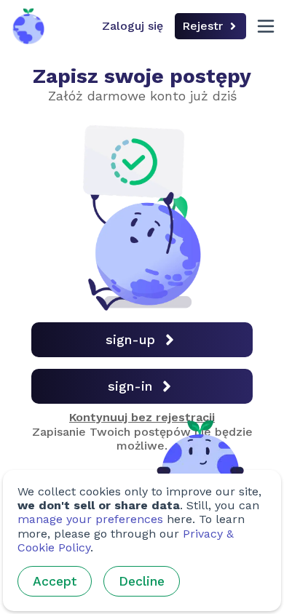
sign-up (130, 339)
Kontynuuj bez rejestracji (142, 417)
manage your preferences (90, 519)
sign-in (130, 386)
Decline (142, 581)
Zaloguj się (132, 26)
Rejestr (202, 26)
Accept (54, 581)
